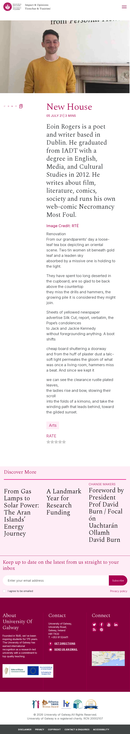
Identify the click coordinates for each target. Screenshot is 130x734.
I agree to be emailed (20, 591)
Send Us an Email (66, 649)
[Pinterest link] (101, 629)
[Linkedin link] (115, 624)
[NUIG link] (94, 629)
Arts (53, 425)
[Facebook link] (101, 624)
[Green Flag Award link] (78, 704)
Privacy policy (118, 591)
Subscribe (118, 580)
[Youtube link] (108, 624)
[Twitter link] (94, 624)
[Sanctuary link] (36, 704)
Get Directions (64, 643)
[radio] (48, 442)
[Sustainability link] (91, 704)
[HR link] (66, 704)
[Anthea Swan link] (50, 704)
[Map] (108, 658)
